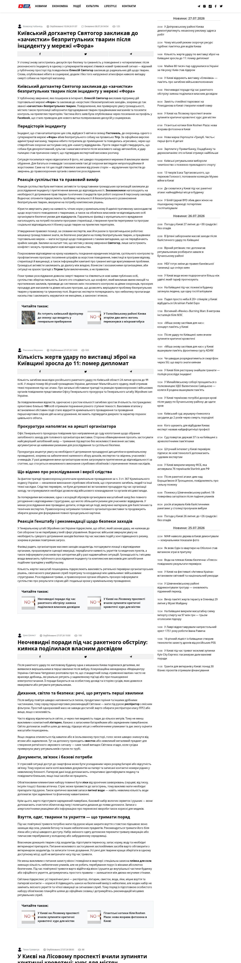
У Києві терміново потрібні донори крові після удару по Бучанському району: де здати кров (187, 401)
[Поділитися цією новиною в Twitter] (85, 53)
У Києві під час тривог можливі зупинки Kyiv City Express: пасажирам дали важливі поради (186, 654)
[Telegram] (199, 6)
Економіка (60, 6)
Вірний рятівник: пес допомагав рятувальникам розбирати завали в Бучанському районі (181, 252)
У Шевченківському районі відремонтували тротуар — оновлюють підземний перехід (182, 587)
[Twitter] (221, 6)
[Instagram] (204, 6)
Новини (41, 6)
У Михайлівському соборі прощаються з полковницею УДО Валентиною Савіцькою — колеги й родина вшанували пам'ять (186, 386)
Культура (92, 6)
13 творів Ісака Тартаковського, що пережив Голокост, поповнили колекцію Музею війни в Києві (187, 176)
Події (77, 6)
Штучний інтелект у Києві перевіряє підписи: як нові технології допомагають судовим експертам (183, 453)
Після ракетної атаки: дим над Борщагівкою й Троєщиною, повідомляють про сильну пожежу (187, 480)
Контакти (129, 6)
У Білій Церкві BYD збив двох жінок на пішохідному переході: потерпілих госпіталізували (184, 204)
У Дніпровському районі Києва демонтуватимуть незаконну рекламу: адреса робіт (186, 30)
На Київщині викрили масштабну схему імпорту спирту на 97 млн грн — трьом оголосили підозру (186, 615)
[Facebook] (216, 6)
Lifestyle (110, 6)
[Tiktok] (210, 6)
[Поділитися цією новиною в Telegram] (131, 53)
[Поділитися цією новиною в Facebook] (40, 53)
